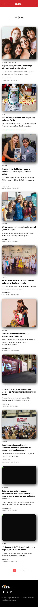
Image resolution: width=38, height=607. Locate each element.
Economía (5, 487)
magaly (6, 559)
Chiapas (4, 114)
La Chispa (7, 186)
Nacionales (12, 62)
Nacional (4, 62)
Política (4, 165)
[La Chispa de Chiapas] (19, 3)
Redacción (7, 78)
